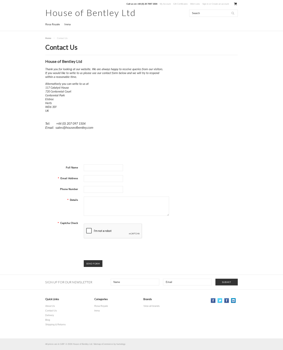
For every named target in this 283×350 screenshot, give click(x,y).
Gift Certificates (180, 4)
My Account (165, 4)
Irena (67, 24)
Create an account (220, 4)
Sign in (205, 4)
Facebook (213, 300)
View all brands (151, 306)
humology (121, 344)
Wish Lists (195, 4)
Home (48, 38)
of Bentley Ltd (90, 12)
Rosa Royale (52, 24)
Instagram (226, 300)
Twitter (220, 300)
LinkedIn (233, 300)
